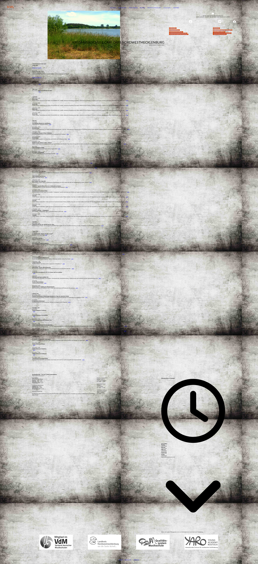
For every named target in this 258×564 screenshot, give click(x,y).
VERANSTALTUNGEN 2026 (154, 7)
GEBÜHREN (176, 7)
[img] (15, 5)
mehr (40, 84)
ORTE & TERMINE (133, 7)
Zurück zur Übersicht (36, 67)
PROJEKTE (142, 7)
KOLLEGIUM (167, 7)
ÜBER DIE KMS (122, 7)
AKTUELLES (113, 7)
